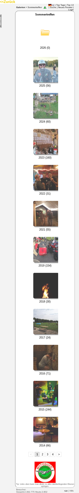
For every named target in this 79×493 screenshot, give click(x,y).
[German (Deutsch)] (50, 5)
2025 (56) (45, 85)
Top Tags (60, 5)
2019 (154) (45, 265)
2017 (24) (45, 337)
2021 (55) (45, 229)
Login (71, 9)
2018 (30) (45, 301)
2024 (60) (45, 121)
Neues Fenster (65, 7)
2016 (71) (45, 373)
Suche (53, 7)
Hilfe (72, 491)
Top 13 (70, 5)
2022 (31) (45, 193)
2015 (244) (45, 409)
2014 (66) (45, 445)
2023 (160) (45, 157)
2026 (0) (45, 47)
